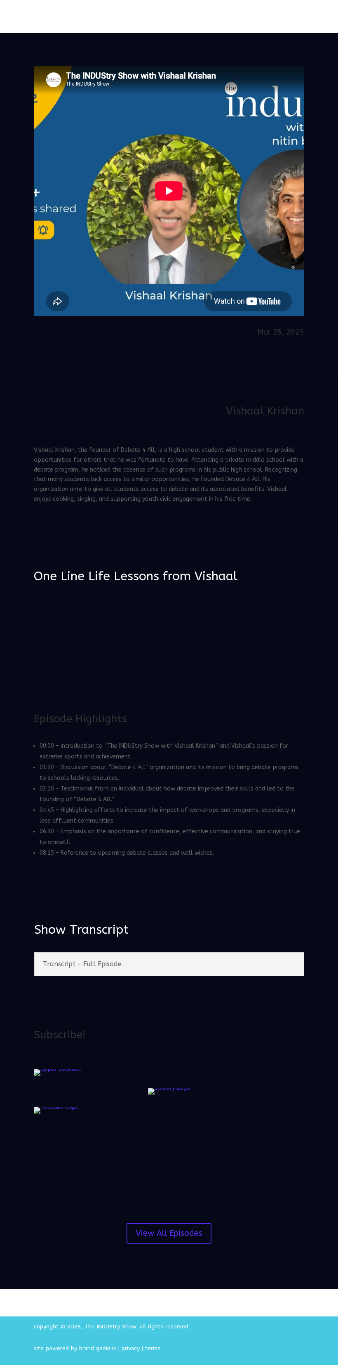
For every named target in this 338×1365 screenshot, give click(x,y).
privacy (131, 1348)
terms (152, 1348)
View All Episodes (169, 1233)
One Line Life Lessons (96, 576)
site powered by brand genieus (75, 1348)
